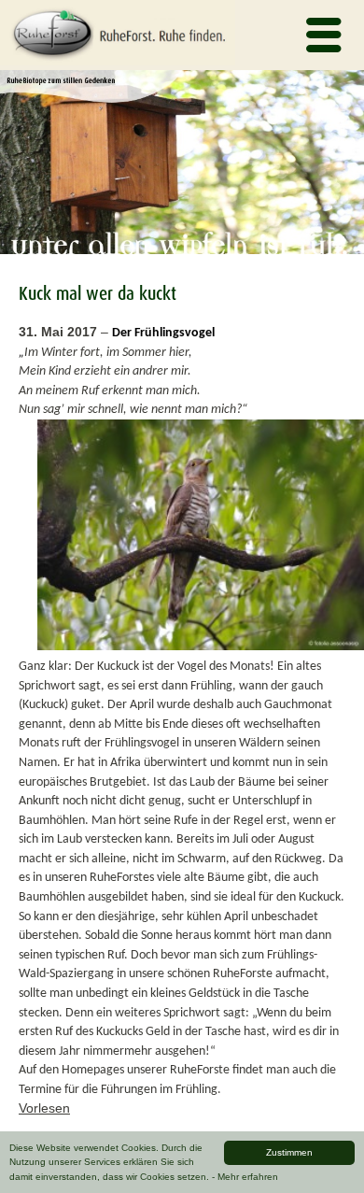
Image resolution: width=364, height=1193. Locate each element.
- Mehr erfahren (245, 1177)
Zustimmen (289, 1152)
